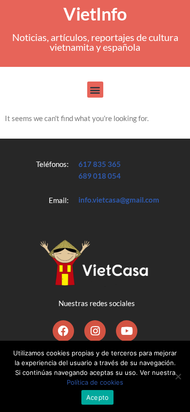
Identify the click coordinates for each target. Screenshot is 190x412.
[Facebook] (63, 331)
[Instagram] (95, 331)
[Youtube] (126, 331)
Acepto (97, 397)
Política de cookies (95, 382)
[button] (95, 90)
